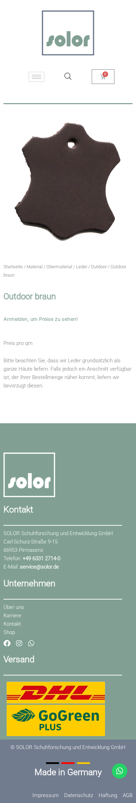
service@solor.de (39, 567)
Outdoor (99, 266)
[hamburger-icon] (36, 77)
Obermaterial (59, 266)
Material (35, 266)
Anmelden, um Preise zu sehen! (40, 319)
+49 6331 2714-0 (41, 558)
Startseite (13, 266)
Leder (81, 266)
